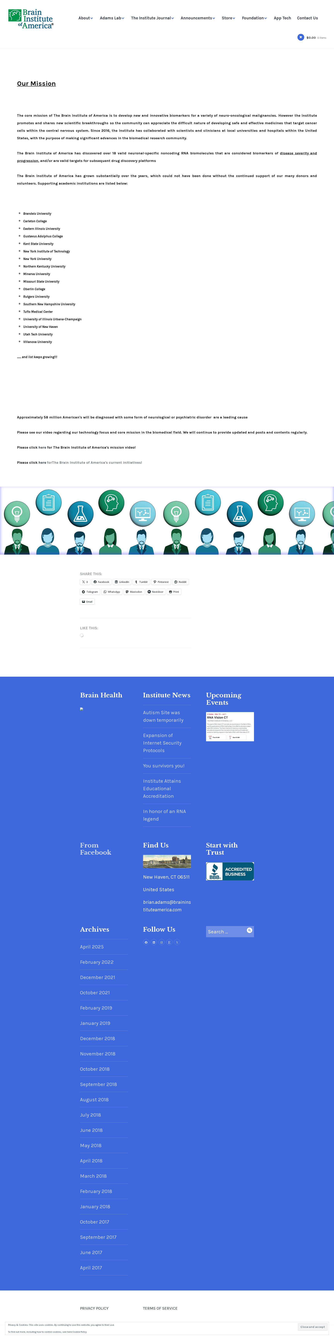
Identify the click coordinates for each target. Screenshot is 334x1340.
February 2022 (97, 962)
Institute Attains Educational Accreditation (162, 788)
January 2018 (95, 1207)
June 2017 (91, 1252)
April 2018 (91, 1161)
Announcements (196, 18)
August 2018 (94, 1100)
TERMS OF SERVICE (160, 1308)
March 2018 (93, 1176)
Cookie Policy (79, 1332)
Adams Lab (110, 18)
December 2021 (97, 977)
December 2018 (97, 1039)
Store (227, 18)
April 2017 (91, 1268)
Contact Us (307, 18)
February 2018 (96, 1191)
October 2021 (95, 993)
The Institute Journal (151, 18)
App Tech (282, 18)
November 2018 (97, 1054)
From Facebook (95, 849)
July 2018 (90, 1115)
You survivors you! (163, 766)
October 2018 (95, 1069)
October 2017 (94, 1222)
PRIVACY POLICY (94, 1308)
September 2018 (98, 1084)
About (84, 18)
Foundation (253, 18)
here (42, 447)
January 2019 (95, 1023)
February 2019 (96, 1008)
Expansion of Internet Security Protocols (162, 742)
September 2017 (98, 1237)
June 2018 (91, 1130)
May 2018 (90, 1145)
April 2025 (92, 947)
